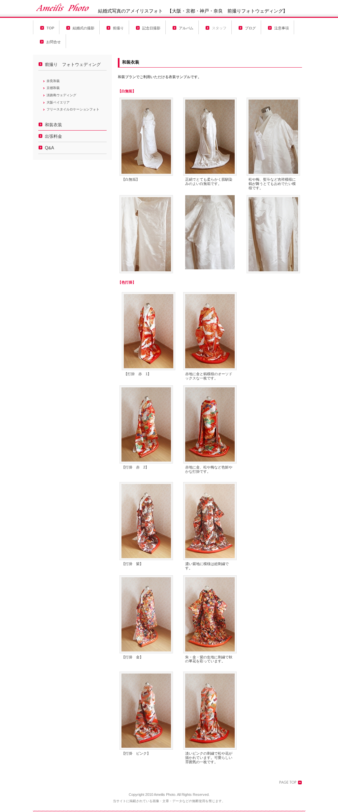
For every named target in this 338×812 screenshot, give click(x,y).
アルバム (186, 28)
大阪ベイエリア (58, 102)
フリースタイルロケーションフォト (73, 109)
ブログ (250, 28)
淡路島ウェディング (61, 95)
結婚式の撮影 (83, 28)
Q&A (49, 148)
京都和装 (53, 88)
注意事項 (281, 28)
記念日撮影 (151, 28)
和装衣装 (53, 125)
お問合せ (53, 42)
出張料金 (53, 136)
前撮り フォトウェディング (73, 64)
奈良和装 (53, 81)
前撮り (118, 28)
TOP (50, 28)
